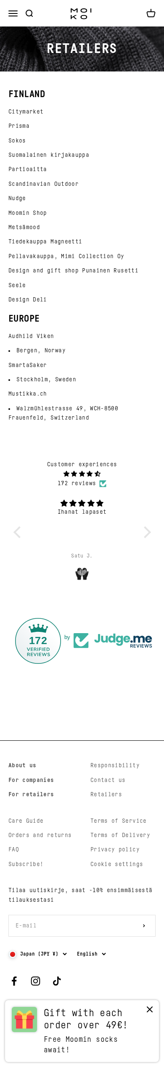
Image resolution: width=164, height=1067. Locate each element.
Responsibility (115, 766)
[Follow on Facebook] (14, 981)
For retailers (31, 795)
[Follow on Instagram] (35, 981)
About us (22, 766)
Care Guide (26, 821)
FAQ (13, 850)
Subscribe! (26, 864)
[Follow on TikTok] (57, 981)
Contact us (108, 780)
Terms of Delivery (120, 835)
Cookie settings (116, 864)
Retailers (106, 795)
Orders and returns (39, 835)
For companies (31, 780)
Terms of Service (118, 821)
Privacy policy (115, 850)
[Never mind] (149, 1011)
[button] (19, 532)
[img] (82, 474)
